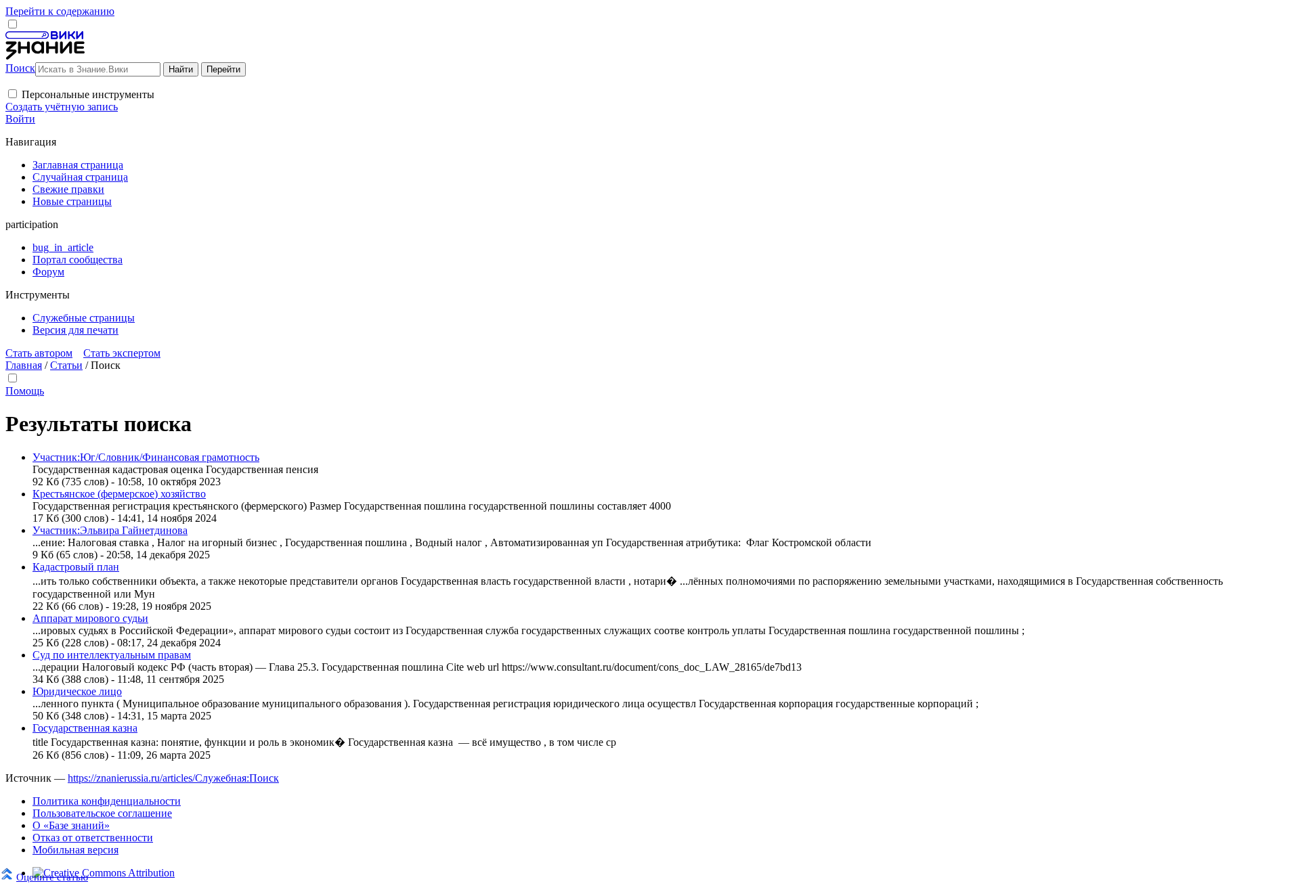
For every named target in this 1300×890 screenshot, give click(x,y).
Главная (23, 365)
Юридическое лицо (77, 691)
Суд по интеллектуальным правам (111, 655)
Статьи (66, 365)
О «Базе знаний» (71, 825)
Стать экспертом (121, 353)
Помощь (24, 391)
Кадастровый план (75, 567)
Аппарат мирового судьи (90, 618)
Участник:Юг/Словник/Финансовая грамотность (145, 457)
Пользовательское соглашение (102, 813)
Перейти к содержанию (59, 11)
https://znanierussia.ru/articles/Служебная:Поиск (173, 778)
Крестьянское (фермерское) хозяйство (119, 493)
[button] (12, 93)
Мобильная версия (75, 849)
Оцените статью (52, 877)
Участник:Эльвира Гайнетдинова (110, 530)
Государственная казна (84, 728)
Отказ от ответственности (92, 837)
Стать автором (38, 353)
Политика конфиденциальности (106, 801)
